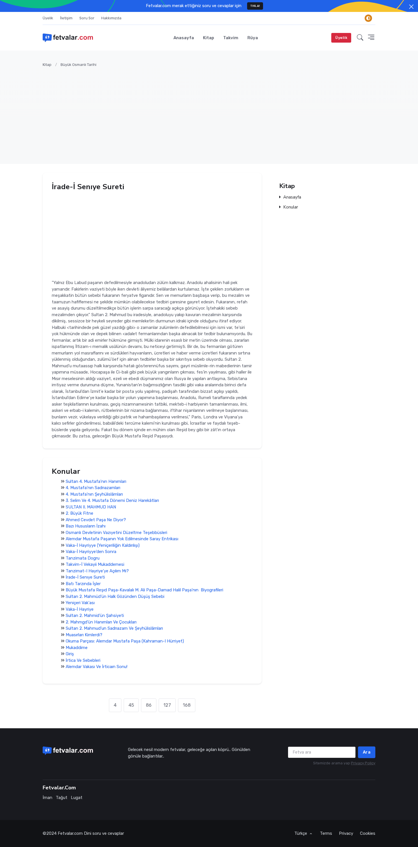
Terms (326, 833)
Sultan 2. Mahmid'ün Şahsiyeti (95, 615)
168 (187, 705)
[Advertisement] (213, 112)
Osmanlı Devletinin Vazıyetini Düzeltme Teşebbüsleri (116, 532)
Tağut (61, 797)
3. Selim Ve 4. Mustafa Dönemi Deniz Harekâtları (112, 500)
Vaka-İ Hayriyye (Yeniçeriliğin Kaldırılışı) (103, 545)
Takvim (230, 37)
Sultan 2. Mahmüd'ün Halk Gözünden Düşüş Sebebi (115, 596)
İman (47, 797)
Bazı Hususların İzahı (85, 526)
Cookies (367, 833)
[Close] (411, 6)
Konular (290, 207)
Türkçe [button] (301, 833)
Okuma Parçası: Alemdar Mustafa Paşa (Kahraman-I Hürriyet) (125, 641)
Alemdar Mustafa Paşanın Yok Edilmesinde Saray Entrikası (122, 539)
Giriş (70, 654)
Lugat (76, 797)
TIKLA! (255, 5)
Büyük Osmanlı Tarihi (78, 64)
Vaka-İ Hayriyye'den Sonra (91, 551)
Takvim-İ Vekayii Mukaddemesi (95, 564)
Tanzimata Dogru (83, 558)
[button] (360, 38)
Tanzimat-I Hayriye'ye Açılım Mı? (97, 570)
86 (149, 705)
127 (167, 705)
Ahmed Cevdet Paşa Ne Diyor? (96, 519)
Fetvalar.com (70, 833)
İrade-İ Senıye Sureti (85, 577)
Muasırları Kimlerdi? (84, 634)
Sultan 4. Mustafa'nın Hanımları (96, 481)
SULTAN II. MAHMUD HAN (91, 507)
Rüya (252, 37)
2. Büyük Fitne (79, 513)
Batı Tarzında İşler (83, 583)
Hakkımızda (111, 18)
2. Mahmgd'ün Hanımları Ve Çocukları (101, 622)
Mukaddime (77, 647)
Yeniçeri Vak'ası (80, 603)
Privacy (346, 833)
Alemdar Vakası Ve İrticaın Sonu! (96, 666)
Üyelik (48, 18)
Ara (367, 752)
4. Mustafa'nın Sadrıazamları (93, 488)
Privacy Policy (363, 763)
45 (131, 705)
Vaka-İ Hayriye (80, 609)
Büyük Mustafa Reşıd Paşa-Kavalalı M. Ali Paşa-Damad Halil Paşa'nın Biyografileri (144, 590)
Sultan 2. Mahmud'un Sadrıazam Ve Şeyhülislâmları (114, 628)
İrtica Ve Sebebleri (83, 660)
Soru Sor (86, 18)
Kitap (208, 37)
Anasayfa (183, 37)
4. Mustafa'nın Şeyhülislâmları (94, 494)
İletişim (66, 18)
